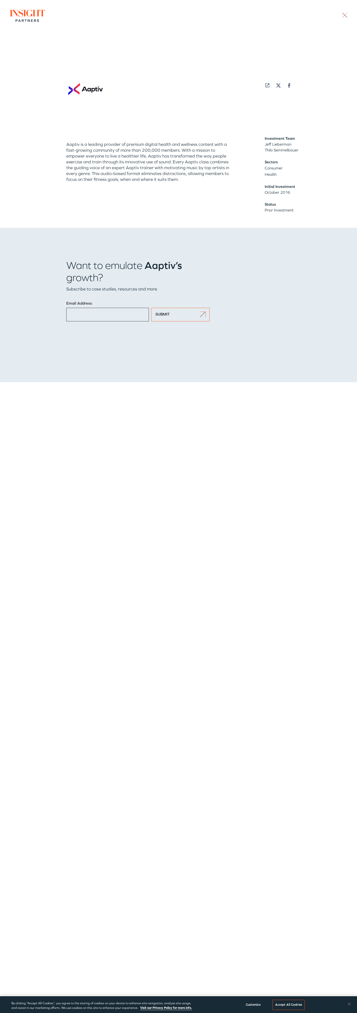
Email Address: (79, 303)
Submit (162, 314)
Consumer (274, 168)
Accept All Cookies (288, 1005)
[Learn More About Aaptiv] (267, 85)
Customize (253, 1005)
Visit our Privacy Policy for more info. (166, 1008)
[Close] (349, 1004)
